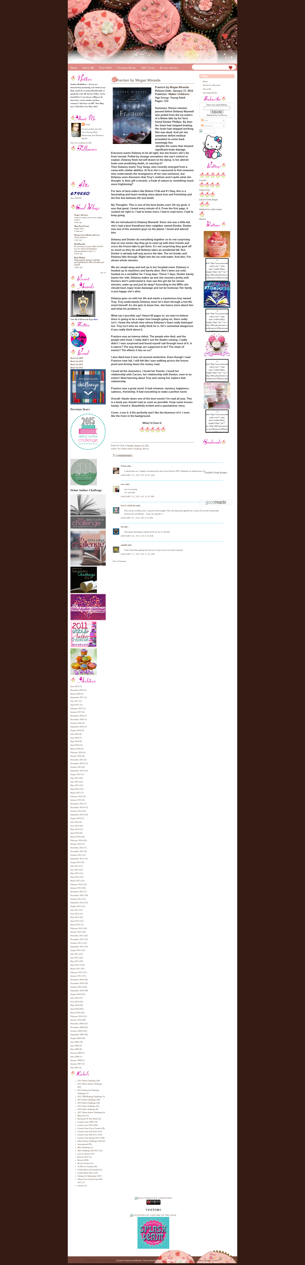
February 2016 (76, 752)
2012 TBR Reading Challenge (89, 1096)
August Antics (79, 229)
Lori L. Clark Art (128, 505)
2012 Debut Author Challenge (89, 1084)
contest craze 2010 (85, 1125)
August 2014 (75, 818)
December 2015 (76, 760)
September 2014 (77, 815)
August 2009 (75, 1038)
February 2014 (76, 840)
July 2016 (74, 734)
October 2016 (76, 723)
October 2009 (76, 1031)
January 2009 (76, 1053)
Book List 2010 (76, 361)
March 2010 (75, 1013)
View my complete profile (81, 143)
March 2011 (75, 969)
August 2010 (75, 994)
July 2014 (74, 822)
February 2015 (76, 796)
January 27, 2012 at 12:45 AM (138, 554)
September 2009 (77, 1034)
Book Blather (79, 257)
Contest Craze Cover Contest (89, 1128)
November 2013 (77, 851)
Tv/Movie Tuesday (85, 1166)
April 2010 (74, 1009)
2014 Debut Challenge (86, 1103)
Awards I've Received (211, 85)
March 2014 (75, 837)
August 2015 (75, 774)
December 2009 (76, 1023)
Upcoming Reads (126, 67)
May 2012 (74, 917)
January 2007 (76, 1064)
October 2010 (76, 987)
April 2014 (74, 833)
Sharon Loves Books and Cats (87, 235)
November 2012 (77, 895)
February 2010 (76, 1016)
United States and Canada (87, 1170)
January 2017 (76, 712)
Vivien (123, 466)
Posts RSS (105, 67)
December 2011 (76, 936)
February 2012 (76, 928)
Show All (103, 273)
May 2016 (74, 741)
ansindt (124, 545)
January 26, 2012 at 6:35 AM (137, 536)
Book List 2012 (76, 368)
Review (80, 1160)
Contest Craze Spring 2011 (88, 1138)
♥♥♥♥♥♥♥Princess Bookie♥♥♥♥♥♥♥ (100, 1260)
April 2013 (74, 877)
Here (82, 106)
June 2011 (74, 958)
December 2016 (76, 716)
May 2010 (74, 1005)
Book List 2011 (76, 364)
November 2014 (77, 807)
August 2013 (75, 862)
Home (73, 67)
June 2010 (74, 1002)
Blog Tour (81, 1116)
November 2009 (77, 1027)
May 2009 (74, 1049)
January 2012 (76, 932)
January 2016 (76, 756)
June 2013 (74, 870)
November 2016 (77, 719)
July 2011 (74, 954)
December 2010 (76, 980)
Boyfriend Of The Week (87, 1119)
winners (80, 1185)
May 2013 (74, 873)
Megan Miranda (179, 87)
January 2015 (76, 800)
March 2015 (75, 793)
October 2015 (76, 767)
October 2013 (76, 855)
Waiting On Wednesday (86, 1176)
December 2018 (76, 690)
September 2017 (77, 697)
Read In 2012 (83, 1157)
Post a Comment (119, 561)
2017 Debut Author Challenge (89, 1112)
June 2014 (74, 826)
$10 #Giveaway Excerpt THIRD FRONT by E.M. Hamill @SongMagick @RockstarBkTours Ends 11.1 (88, 249)
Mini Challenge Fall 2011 (87, 1150)
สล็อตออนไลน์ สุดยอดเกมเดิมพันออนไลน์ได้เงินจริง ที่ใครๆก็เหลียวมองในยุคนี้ (89, 262)
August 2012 (75, 906)
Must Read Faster (81, 226)
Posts (205, 120)
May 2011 (74, 961)
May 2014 (74, 829)
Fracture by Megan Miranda (138, 80)
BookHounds (79, 244)
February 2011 (76, 972)
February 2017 (76, 708)
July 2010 (74, 998)
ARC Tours (148, 67)
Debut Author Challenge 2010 (89, 1141)
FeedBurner (222, 115)
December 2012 (76, 892)
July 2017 (74, 701)
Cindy (87, 124)
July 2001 (74, 1067)
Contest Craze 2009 (85, 1122)
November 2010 (77, 983)
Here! (78, 97)
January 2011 (76, 976)
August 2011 (75, 950)
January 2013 (76, 888)
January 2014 (76, 844)
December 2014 (76, 804)
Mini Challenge (83, 1147)
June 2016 (74, 738)
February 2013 (76, 884)
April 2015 (74, 789)
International (82, 1144)
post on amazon (83, 1154)
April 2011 (74, 965)
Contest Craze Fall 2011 (87, 1135)
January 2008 (76, 1060)
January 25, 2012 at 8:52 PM (137, 518)
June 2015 (74, 782)
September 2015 (77, 771)
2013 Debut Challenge (86, 1100)
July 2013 (74, 866)
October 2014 (76, 811)
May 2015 (74, 785)
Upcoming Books (210, 93)
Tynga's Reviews (81, 215)
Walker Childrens (178, 94)
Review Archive (169, 67)
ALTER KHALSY (80, 237)
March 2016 (75, 749)
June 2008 (74, 1057)
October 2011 (76, 943)
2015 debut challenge (86, 1106)
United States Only (85, 1173)
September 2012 (77, 903)
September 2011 (77, 946)
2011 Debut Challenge (86, 1081)
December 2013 (76, 848)
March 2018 (75, 694)
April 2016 (74, 745)
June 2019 (74, 686)
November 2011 (77, 939)
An (122, 527)
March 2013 (75, 881)
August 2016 (75, 730)
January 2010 (76, 1020)
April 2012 (74, 921)
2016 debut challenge (86, 1109)
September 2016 (77, 727)
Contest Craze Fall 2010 (87, 1131)
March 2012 (75, 925)
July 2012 (74, 910)
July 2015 (74, 778)
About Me (88, 67)
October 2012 (76, 899)
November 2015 (77, 763)
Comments (208, 126)
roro (123, 484)
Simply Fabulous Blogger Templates (205, 1260)
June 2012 (74, 914)
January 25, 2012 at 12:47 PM (137, 496)
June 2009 (74, 1046)
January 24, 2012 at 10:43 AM (138, 475)
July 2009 (74, 1042)
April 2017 (74, 705)
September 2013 (77, 859)
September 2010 (77, 990)
